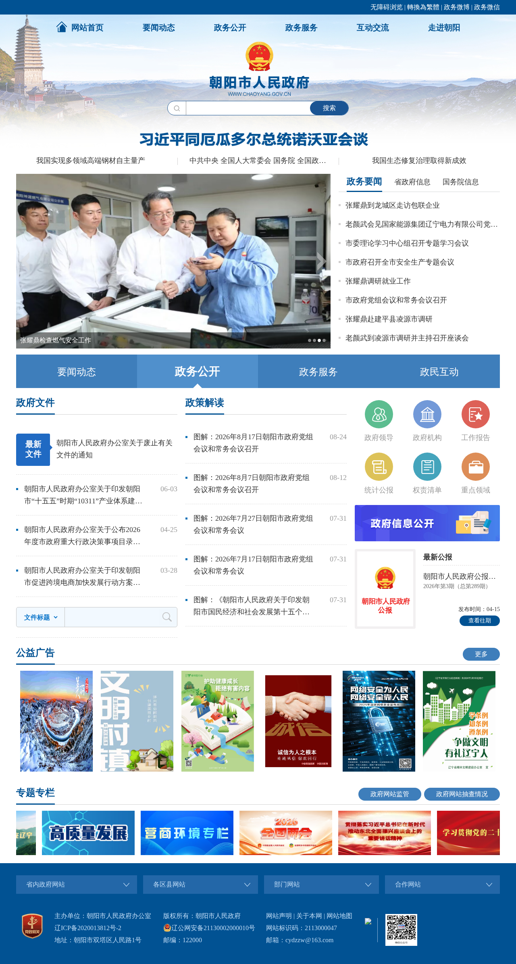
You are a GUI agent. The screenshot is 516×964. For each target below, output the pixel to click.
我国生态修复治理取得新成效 (419, 160)
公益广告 (35, 652)
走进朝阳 (444, 27)
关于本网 (309, 915)
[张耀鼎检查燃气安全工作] (173, 347)
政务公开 (230, 27)
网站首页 (87, 27)
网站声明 (279, 915)
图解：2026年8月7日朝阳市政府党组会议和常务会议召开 (252, 484)
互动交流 (373, 27)
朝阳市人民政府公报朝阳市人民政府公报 (461, 576)
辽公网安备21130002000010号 (213, 927)
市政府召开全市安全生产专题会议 (399, 262)
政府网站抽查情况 (462, 794)
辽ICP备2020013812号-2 (87, 927)
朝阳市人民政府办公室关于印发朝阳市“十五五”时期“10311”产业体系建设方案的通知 (83, 496)
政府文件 (35, 402)
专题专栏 (35, 792)
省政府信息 (412, 182)
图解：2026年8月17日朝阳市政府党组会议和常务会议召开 (253, 443)
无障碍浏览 (386, 7)
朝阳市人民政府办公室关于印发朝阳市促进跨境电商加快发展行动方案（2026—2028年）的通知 (82, 577)
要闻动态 (159, 27)
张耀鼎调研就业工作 (378, 281)
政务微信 (487, 7)
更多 (481, 654)
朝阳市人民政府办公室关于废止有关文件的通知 (114, 449)
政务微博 (457, 7)
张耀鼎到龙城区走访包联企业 (392, 205)
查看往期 (479, 621)
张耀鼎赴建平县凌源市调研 (389, 319)
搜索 (329, 107)
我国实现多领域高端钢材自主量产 (90, 160)
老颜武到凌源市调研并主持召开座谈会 (407, 338)
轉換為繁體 (423, 7)
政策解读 (204, 402)
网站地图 (339, 915)
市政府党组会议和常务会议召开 (396, 300)
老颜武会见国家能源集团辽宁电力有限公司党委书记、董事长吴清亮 (422, 224)
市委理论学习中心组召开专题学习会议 (407, 243)
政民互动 (439, 372)
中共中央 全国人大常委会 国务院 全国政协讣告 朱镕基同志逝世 (264, 160)
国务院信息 (461, 182)
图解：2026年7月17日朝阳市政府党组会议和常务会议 (253, 565)
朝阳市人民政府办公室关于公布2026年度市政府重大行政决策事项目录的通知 (82, 537)
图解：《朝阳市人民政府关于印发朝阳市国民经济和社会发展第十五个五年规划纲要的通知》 (252, 607)
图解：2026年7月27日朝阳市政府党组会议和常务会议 (253, 524)
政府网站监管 (389, 794)
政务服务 (301, 27)
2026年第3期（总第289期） (457, 586)
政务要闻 (364, 181)
